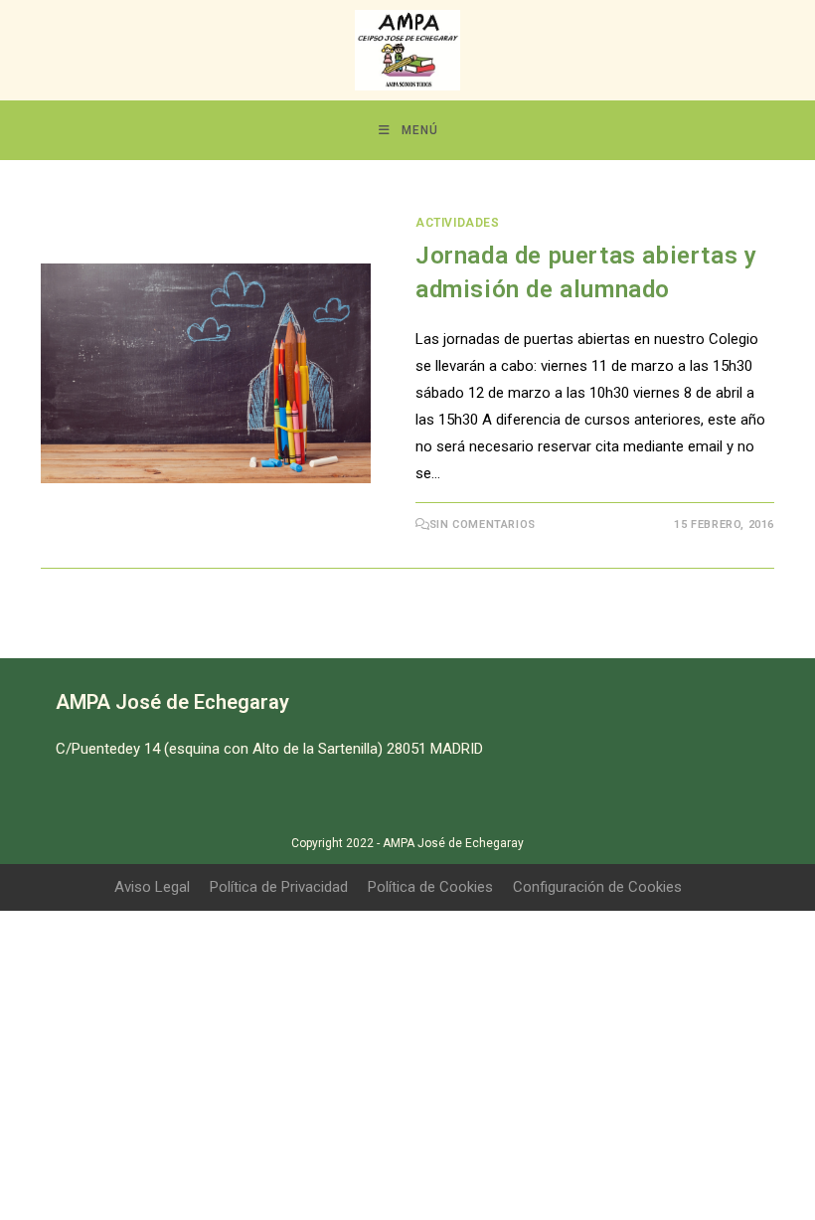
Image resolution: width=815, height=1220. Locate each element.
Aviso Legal (152, 887)
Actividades (457, 223)
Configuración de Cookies (597, 887)
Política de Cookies (430, 887)
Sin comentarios (482, 524)
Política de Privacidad (279, 887)
